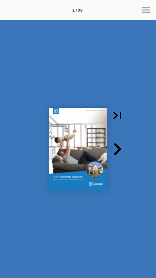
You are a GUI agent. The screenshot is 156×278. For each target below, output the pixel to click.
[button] (117, 115)
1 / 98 (77, 10)
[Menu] (146, 10)
